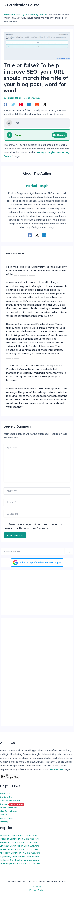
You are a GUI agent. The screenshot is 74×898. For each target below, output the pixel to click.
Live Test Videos (8, 811)
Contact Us (6, 797)
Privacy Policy (7, 818)
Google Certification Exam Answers (18, 835)
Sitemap (4, 821)
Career (11, 804)
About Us (5, 793)
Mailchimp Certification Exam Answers (20, 863)
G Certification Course (21, 5)
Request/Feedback (10, 800)
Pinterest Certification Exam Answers (19, 859)
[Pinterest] (21, 104)
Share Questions (8, 807)
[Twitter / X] (45, 104)
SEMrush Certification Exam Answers (19, 849)
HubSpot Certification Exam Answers (19, 838)
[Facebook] (5, 104)
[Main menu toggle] (66, 4)
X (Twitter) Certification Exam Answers (20, 856)
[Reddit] (37, 104)
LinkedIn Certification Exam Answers (19, 845)
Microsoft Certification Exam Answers (20, 852)
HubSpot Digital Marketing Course (28, 14)
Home (7, 14)
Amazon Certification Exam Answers (19, 842)
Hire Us (3, 814)
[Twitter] (13, 104)
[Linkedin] (29, 104)
